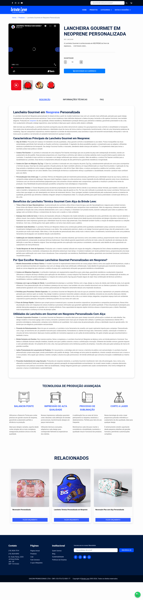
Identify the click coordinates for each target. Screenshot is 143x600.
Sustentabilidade (58, 557)
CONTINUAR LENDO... (80, 46)
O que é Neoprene (36, 563)
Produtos (21, 18)
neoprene (33, 121)
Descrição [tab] (44, 99)
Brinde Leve (85, 579)
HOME (84, 10)
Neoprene (52, 112)
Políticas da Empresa (59, 560)
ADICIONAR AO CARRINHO (85, 71)
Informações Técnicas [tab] (75, 99)
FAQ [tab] (102, 99)
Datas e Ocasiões (122, 10)
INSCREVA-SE (126, 550)
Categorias (105, 10)
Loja (31, 557)
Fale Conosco (35, 560)
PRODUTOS (94, 10)
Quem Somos (56, 551)
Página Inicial (35, 551)
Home (14, 18)
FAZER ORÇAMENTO (30, 520)
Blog (53, 554)
